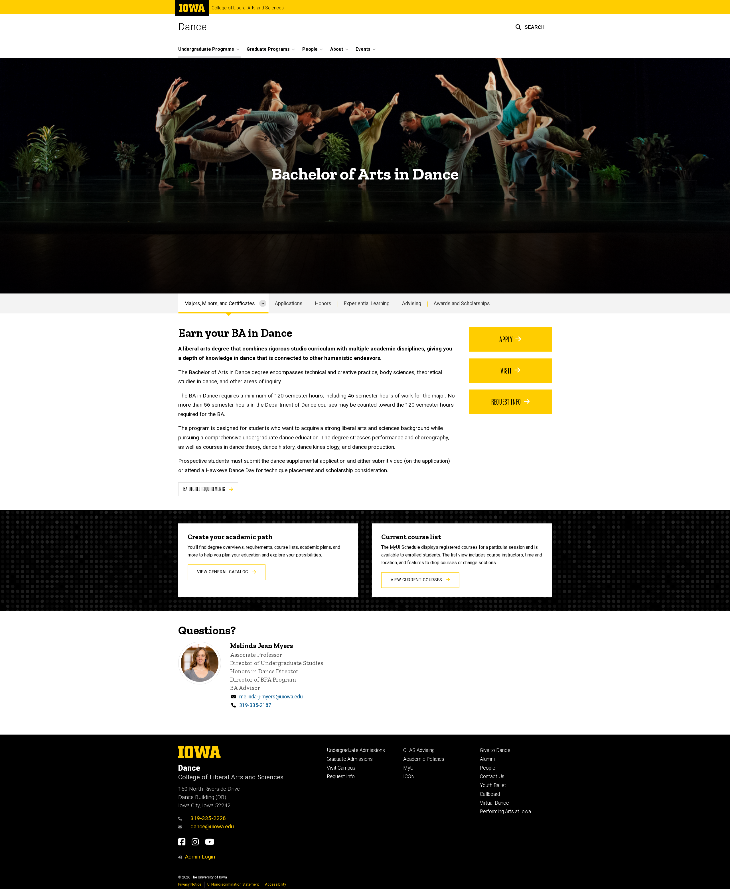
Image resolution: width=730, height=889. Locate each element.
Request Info (506, 401)
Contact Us (492, 776)
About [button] (336, 49)
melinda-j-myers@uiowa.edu (271, 697)
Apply (505, 339)
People (487, 768)
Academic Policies (423, 759)
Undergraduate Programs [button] (206, 49)
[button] (530, 27)
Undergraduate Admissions (356, 750)
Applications (289, 303)
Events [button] (363, 49)
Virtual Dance (494, 803)
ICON (409, 776)
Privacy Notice (189, 884)
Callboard (490, 794)
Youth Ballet (493, 785)
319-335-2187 (255, 705)
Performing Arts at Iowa (505, 811)
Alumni (487, 759)
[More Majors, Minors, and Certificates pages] (263, 303)
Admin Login (200, 856)
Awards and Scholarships (462, 303)
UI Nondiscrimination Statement (233, 884)
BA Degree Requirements (204, 489)
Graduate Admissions (350, 759)
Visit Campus (341, 768)
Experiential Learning (367, 303)
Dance (192, 27)
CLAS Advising (419, 750)
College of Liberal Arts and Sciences (248, 8)
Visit (506, 370)
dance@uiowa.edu (212, 826)
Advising (411, 303)
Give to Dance (495, 750)
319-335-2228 (208, 818)
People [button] (310, 49)
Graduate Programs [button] (268, 49)
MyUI (409, 768)
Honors (323, 303)
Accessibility (275, 884)
